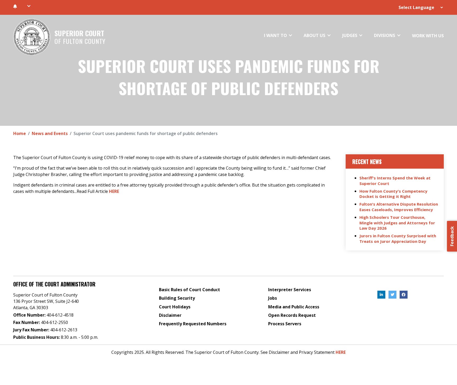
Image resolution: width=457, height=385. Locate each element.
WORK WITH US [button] (428, 36)
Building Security (177, 298)
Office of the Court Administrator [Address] (54, 284)
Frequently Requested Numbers (192, 324)
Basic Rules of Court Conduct (189, 290)
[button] (28, 6)
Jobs (272, 298)
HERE (114, 191)
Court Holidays (174, 307)
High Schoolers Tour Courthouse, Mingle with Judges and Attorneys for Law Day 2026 (397, 223)
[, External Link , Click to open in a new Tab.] (381, 295)
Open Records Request (292, 315)
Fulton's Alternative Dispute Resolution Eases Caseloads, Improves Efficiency (398, 206)
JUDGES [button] (350, 35)
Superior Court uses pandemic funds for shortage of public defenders (229, 77)
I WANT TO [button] (276, 35)
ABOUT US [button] (315, 35)
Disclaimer (170, 315)
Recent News (367, 161)
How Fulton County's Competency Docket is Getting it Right (393, 193)
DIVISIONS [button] (385, 35)
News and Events (50, 133)
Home (19, 133)
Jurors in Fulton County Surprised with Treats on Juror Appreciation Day (397, 238)
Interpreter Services (289, 290)
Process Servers (284, 324)
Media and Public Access (293, 307)
